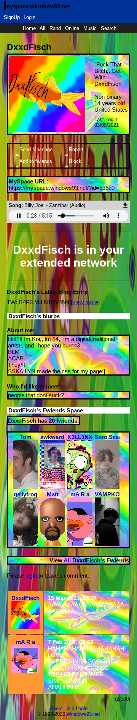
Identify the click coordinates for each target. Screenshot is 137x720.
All (43, 28)
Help (69, 708)
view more (85, 302)
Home (29, 28)
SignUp (12, 17)
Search (108, 28)
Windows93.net (83, 714)
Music (90, 28)
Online (72, 28)
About (56, 708)
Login (29, 17)
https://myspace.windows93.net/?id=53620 (62, 188)
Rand (55, 28)
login (31, 575)
